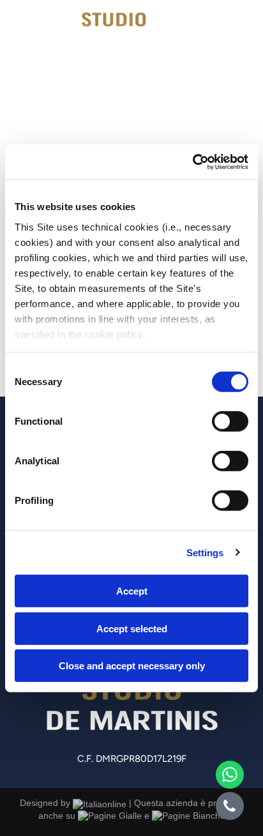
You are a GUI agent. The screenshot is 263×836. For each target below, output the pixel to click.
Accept (131, 591)
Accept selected (131, 628)
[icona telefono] (27, 41)
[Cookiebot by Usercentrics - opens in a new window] (192, 161)
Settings (205, 552)
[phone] (230, 807)
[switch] (230, 421)
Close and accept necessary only (132, 665)
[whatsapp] (230, 776)
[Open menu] (238, 30)
